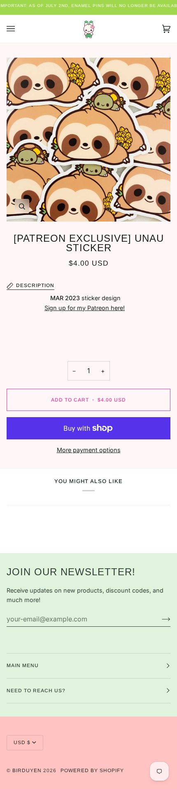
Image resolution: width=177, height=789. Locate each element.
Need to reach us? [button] (36, 690)
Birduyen (27, 770)
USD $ (22, 742)
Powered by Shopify (92, 770)
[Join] (159, 619)
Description (35, 285)
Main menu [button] (23, 665)
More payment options (89, 449)
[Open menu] (19, 29)
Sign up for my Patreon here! (84, 307)
